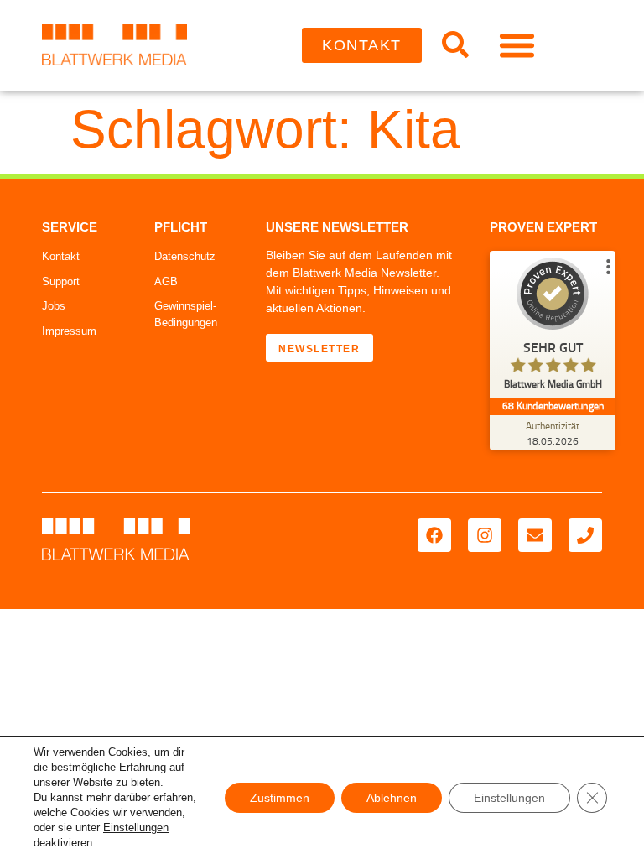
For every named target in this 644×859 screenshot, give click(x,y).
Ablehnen (391, 797)
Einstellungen (136, 827)
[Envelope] (535, 535)
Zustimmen (279, 797)
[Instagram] (484, 535)
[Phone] (585, 535)
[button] (517, 45)
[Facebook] (434, 535)
